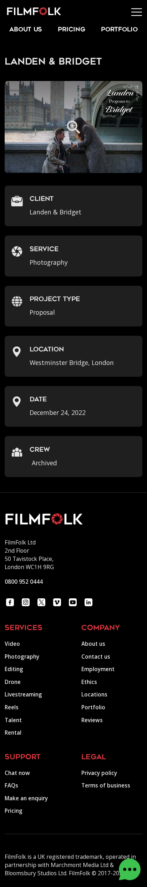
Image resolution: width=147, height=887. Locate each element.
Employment (98, 669)
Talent (13, 720)
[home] (30, 11)
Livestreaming (23, 694)
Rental (13, 732)
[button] (136, 12)
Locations (94, 694)
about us (25, 30)
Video (12, 644)
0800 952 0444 (24, 582)
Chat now (17, 773)
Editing (14, 669)
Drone (13, 682)
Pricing (71, 30)
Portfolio (93, 707)
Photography (22, 656)
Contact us (95, 656)
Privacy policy (99, 773)
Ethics (89, 682)
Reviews (92, 720)
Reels (12, 707)
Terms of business (105, 785)
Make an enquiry (26, 798)
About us (93, 644)
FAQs (11, 785)
